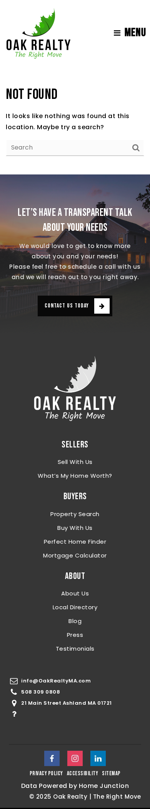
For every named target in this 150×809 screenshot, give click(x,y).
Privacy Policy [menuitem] (46, 773)
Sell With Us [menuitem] (75, 462)
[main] (75, 120)
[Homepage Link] (38, 32)
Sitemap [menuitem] (111, 773)
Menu (135, 32)
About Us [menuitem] (75, 593)
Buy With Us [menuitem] (75, 528)
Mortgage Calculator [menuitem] (75, 555)
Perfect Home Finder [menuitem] (75, 542)
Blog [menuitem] (75, 621)
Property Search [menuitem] (75, 514)
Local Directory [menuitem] (75, 607)
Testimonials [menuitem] (75, 649)
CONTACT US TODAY (67, 305)
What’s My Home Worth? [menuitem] (75, 476)
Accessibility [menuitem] (82, 773)
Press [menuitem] (75, 635)
